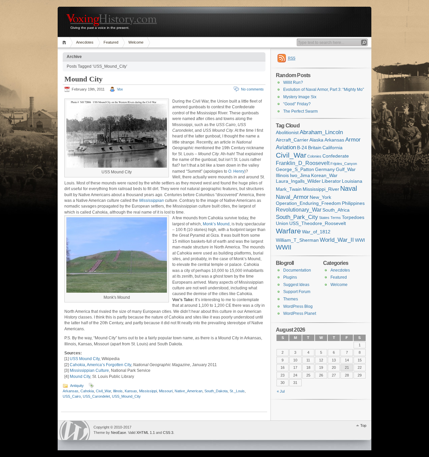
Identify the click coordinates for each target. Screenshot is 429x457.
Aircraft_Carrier (292, 139)
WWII (283, 247)
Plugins (290, 277)
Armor (353, 139)
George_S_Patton (295, 169)
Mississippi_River (321, 189)
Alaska (316, 139)
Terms (335, 218)
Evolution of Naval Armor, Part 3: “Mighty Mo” (323, 89)
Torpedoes (353, 217)
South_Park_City (297, 217)
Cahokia (87, 391)
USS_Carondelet (96, 396)
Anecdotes (85, 42)
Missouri (166, 391)
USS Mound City (85, 358)
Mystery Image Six (299, 97)
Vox (120, 89)
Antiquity (77, 386)
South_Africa (336, 210)
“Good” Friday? (297, 104)
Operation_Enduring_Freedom (308, 203)
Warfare (288, 231)
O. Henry (236, 171)
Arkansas (70, 391)
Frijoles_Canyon (343, 164)
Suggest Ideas (296, 284)
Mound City (83, 79)
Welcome (135, 42)
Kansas (131, 391)
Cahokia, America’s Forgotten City (100, 364)
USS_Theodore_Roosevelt (317, 223)
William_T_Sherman (297, 240)
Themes (290, 299)
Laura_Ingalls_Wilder (298, 181)
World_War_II (337, 239)
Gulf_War (346, 169)
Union (282, 223)
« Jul (281, 391)
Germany (325, 169)
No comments (252, 89)
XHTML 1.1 (145, 433)
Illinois (118, 391)
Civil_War (103, 391)
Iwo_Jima (300, 175)
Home (65, 42)
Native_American (188, 391)
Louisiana (352, 181)
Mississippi (148, 391)
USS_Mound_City (126, 396)
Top (363, 425)
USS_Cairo (72, 396)
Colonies (314, 156)
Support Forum (296, 291)
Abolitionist (287, 132)
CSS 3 (168, 433)
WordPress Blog (298, 306)
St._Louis (237, 391)
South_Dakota (216, 391)
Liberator (331, 181)
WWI (360, 240)
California (332, 147)
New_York (320, 197)
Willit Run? (293, 82)
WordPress (74, 430)
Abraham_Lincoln (321, 132)
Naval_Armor (292, 196)
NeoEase (118, 433)
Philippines (353, 203)
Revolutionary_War (298, 210)
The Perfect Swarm (300, 111)
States (324, 218)
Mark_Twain (289, 189)
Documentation (297, 270)
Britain (314, 147)
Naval (348, 188)
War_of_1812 (316, 231)
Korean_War (324, 175)
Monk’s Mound (216, 224)
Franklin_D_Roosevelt (302, 163)
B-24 (302, 147)
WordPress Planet (299, 313)
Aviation (286, 147)
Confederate (335, 156)
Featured (111, 42)
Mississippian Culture (89, 370)
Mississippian (151, 200)
